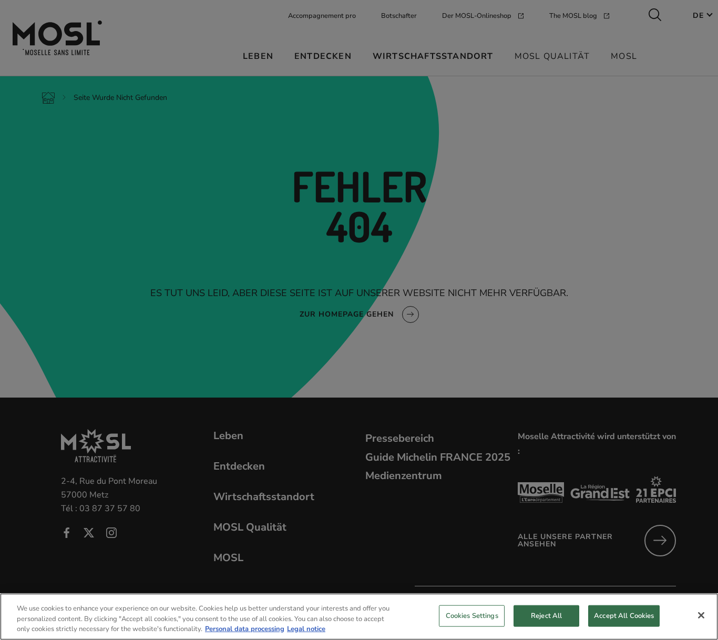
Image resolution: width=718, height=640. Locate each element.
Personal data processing (244, 629)
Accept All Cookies (624, 615)
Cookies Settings (472, 615)
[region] (359, 616)
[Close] (701, 615)
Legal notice (306, 629)
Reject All (546, 615)
